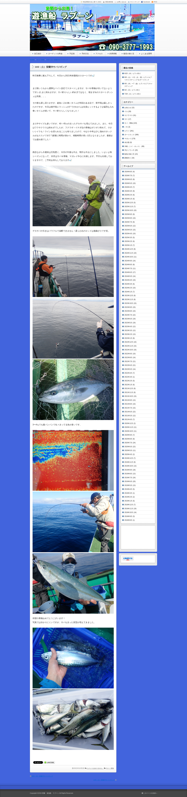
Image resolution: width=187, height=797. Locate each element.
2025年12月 (128, 203)
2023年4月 (128, 326)
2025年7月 (128, 222)
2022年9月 (128, 354)
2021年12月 (128, 388)
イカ (126, 111)
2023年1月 (128, 338)
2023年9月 (128, 307)
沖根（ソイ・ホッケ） (132, 146)
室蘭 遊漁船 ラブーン (50, 793)
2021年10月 (128, 396)
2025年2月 (128, 241)
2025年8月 (128, 218)
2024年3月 (128, 284)
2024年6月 (128, 272)
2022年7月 (128, 361)
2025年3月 (128, 237)
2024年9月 (128, 261)
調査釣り (127, 158)
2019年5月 (128, 485)
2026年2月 (128, 195)
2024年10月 (128, 257)
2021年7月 (128, 408)
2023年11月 (128, 299)
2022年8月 (128, 357)
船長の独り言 (129, 54)
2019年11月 (128, 462)
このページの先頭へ (150, 793)
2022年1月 (128, 385)
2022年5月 (128, 369)
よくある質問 (146, 54)
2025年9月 (128, 214)
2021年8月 (128, 404)
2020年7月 (128, 443)
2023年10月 (128, 303)
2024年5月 (128, 276)
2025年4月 (128, 234)
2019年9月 (128, 470)
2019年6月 (128, 481)
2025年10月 (128, 210)
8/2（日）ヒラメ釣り (132, 90)
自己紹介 (37, 54)
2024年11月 (128, 253)
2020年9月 (128, 435)
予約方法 (85, 54)
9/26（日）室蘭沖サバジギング (42, 776)
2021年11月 (128, 392)
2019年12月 (128, 458)
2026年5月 (128, 183)
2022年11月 (128, 346)
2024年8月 (128, 264)
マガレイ (127, 139)
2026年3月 (128, 191)
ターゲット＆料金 (55, 54)
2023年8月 (128, 311)
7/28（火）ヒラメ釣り (132, 94)
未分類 (126, 142)
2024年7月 (128, 268)
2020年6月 (128, 447)
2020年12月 (128, 423)
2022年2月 (128, 381)
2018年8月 (128, 520)
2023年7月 (128, 315)
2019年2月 (128, 497)
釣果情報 (113, 54)
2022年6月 (128, 365)
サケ (126, 119)
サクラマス (128, 115)
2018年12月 (128, 505)
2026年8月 (128, 172)
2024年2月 (128, 288)
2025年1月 (128, 245)
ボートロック (129, 135)
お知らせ (127, 108)
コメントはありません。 (95, 768)
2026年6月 (128, 179)
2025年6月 (128, 226)
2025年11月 (128, 206)
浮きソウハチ (129, 150)
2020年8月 (128, 439)
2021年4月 (128, 419)
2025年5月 (128, 230)
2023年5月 (128, 323)
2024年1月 (128, 292)
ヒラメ (126, 131)
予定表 (72, 54)
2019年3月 (128, 493)
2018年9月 (128, 516)
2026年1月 (128, 199)
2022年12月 (128, 342)
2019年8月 (128, 474)
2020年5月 (128, 450)
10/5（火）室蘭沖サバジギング (104, 780)
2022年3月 (128, 377)
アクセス (99, 54)
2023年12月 (128, 295)
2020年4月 (128, 454)
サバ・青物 (110, 768)
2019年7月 (128, 478)
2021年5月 (128, 416)
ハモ (126, 127)
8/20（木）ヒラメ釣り (132, 73)
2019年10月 (128, 466)
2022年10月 (128, 350)
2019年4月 (128, 489)
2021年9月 (128, 400)
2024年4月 (128, 280)
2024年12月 (128, 249)
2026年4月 (128, 187)
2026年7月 (128, 175)
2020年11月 (128, 427)
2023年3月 (128, 330)
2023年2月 (128, 334)
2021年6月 (128, 412)
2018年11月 (128, 509)
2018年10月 (128, 512)
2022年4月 (128, 373)
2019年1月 (128, 501)
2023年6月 (128, 319)
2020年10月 (128, 431)
